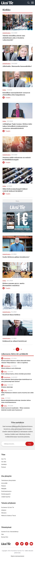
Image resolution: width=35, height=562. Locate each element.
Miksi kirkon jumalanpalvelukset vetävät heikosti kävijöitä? (15, 190)
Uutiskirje (4, 464)
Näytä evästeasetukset (17, 556)
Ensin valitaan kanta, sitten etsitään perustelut (16, 374)
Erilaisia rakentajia (7, 387)
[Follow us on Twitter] (22, 544)
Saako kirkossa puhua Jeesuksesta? (16, 257)
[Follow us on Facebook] (17, 544)
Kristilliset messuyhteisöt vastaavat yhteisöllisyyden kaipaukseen (16, 94)
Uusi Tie (3, 459)
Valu (2, 534)
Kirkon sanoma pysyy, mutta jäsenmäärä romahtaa (13, 284)
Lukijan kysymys (5, 496)
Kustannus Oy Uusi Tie (7, 507)
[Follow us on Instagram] (26, 544)
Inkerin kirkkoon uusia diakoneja (11, 368)
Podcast (3, 467)
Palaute (3, 486)
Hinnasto (3, 513)
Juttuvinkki (4, 483)
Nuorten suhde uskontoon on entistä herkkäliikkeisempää (17, 158)
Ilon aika (3, 461)
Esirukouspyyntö (6, 494)
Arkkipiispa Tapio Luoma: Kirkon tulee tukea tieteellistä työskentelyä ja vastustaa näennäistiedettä (17, 126)
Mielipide (3, 488)
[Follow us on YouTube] (31, 544)
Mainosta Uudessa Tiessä (8, 515)
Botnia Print (4, 537)
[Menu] (32, 2)
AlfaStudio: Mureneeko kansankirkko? (17, 66)
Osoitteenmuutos (6, 491)
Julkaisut (3, 510)
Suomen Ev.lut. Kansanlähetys (9, 531)
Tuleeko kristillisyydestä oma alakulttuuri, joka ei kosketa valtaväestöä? (14, 38)
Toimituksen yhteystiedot (8, 480)
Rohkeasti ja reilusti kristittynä (15, 341)
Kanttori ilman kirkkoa (11, 315)
